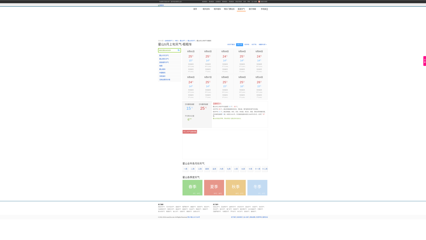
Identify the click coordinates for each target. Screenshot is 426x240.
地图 (160, 66)
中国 (176, 41)
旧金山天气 (216, 207)
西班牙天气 (161, 207)
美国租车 (204, 1)
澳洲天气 (178, 209)
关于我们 (233, 217)
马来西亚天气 (162, 209)
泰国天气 (185, 209)
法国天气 (182, 211)
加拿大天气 (196, 211)
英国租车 (231, 1)
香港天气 (253, 211)
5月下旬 (254, 44)
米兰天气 (240, 211)
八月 (236, 169)
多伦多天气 (240, 207)
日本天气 (191, 209)
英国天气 (205, 209)
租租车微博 (264, 1)
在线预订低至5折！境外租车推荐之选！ (171, 1)
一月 (185, 169)
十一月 (257, 169)
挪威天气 (193, 207)
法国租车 (218, 1)
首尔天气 (222, 209)
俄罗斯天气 (185, 207)
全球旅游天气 (169, 41)
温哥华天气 (232, 207)
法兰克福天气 (252, 209)
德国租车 (224, 1)
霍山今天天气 (164, 55)
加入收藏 (254, 1)
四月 (207, 169)
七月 (229, 169)
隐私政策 (252, 217)
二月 (192, 169)
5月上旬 (239, 44)
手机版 (263, 9)
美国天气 (178, 207)
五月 (214, 169)
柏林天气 (236, 209)
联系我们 (240, 217)
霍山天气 (182, 41)
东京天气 (261, 207)
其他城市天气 (164, 62)
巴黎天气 (260, 209)
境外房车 (206, 9)
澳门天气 (229, 209)
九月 (243, 169)
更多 (244, 1)
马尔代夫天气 (170, 207)
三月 (200, 169)
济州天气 (215, 209)
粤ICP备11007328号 (193, 217)
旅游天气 (241, 9)
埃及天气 (206, 207)
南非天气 (200, 207)
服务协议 (265, 217)
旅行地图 (252, 9)
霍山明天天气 (164, 59)
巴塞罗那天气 (217, 211)
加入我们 (246, 217)
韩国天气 (198, 209)
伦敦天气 (246, 211)
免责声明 (259, 217)
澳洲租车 (211, 1)
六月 (221, 169)
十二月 (264, 169)
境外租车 (217, 9)
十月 (250, 169)
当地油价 (162, 76)
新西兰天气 (171, 209)
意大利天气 (161, 211)
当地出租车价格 (164, 79)
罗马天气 (233, 211)
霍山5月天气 (191, 41)
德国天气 (189, 211)
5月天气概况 (231, 44)
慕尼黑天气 (243, 209)
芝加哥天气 (224, 207)
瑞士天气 (175, 211)
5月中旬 (246, 44)
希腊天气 (169, 211)
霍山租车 (162, 69)
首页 (195, 9)
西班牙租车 (238, 1)
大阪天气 (254, 207)
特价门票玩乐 (229, 9)
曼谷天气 (248, 207)
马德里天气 (225, 211)
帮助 (249, 1)
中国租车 (162, 73)
